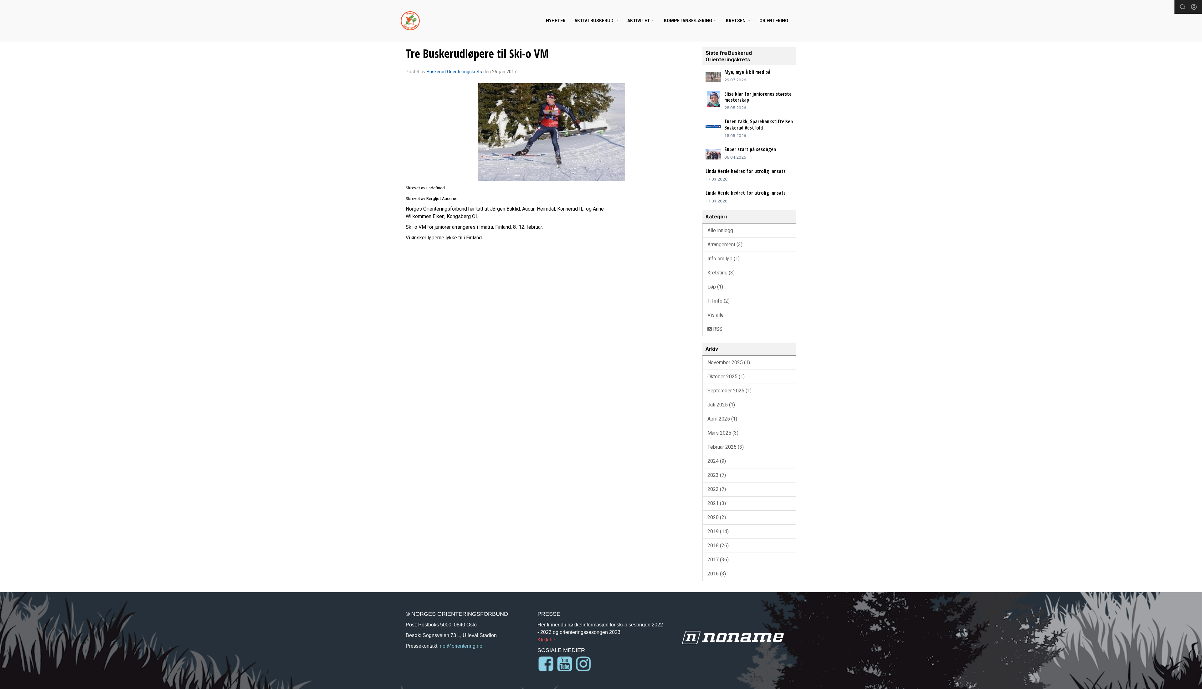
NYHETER (556, 20)
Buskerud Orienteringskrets (454, 71)
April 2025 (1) (722, 419)
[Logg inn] (1193, 7)
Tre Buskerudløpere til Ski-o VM (477, 53)
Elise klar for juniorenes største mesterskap (758, 96)
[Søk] (1182, 7)
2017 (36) (718, 560)
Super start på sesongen (750, 149)
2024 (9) (716, 461)
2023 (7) (716, 475)
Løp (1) (715, 287)
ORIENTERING (773, 20)
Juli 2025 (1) (721, 405)
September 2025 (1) (729, 391)
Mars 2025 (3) (722, 433)
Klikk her (547, 639)
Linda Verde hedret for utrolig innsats (746, 171)
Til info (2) (718, 301)
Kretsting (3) (721, 273)
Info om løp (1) (723, 259)
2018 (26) (718, 546)
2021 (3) (716, 503)
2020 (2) (716, 517)
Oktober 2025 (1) (726, 377)
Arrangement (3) (724, 245)
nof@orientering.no (461, 646)
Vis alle (715, 315)
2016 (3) (716, 574)
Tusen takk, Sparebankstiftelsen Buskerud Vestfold (758, 124)
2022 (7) (716, 489)
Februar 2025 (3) (725, 447)
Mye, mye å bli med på (747, 72)
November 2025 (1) (728, 362)
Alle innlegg (720, 230)
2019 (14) (718, 531)
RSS (717, 329)
